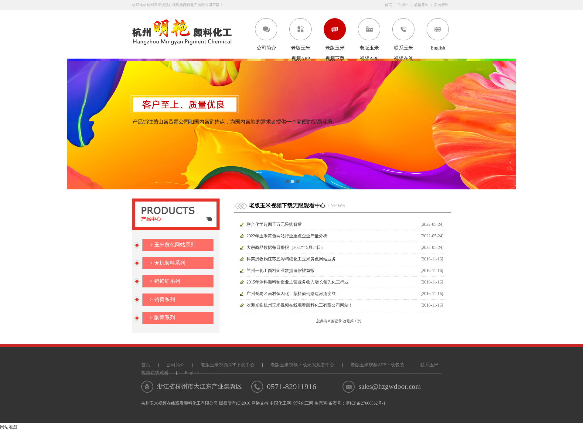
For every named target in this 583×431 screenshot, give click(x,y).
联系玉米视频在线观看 (403, 49)
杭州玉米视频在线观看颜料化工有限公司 (179, 403)
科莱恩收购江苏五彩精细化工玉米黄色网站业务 (291, 259)
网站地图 (8, 427)
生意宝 (321, 403)
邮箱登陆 (421, 5)
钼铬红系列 (165, 281)
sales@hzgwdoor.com (390, 386)
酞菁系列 (162, 318)
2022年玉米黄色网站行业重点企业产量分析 (287, 236)
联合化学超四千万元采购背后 (274, 224)
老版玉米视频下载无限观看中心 (335, 49)
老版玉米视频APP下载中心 (300, 49)
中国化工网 (280, 403)
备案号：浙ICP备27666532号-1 (357, 403)
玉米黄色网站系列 (173, 245)
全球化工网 (302, 403)
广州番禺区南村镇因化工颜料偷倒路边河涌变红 (291, 293)
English (402, 5)
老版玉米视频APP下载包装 (369, 49)
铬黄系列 (162, 299)
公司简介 (266, 47)
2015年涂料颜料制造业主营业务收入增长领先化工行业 (298, 282)
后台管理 (441, 5)
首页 (388, 5)
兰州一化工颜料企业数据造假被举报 (281, 270)
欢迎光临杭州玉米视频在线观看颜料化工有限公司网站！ (300, 305)
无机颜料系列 (167, 263)
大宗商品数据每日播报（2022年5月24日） (286, 247)
